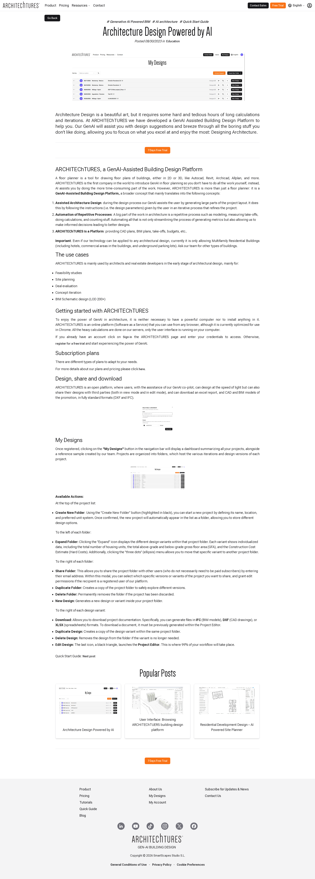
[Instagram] (164, 826)
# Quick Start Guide (194, 22)
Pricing (64, 5)
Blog (82, 815)
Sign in (127, 337)
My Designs (157, 796)
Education (173, 41)
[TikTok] (150, 826)
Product (50, 5)
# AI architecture (164, 22)
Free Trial (278, 5)
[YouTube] (135, 826)
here (142, 369)
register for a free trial (70, 343)
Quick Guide (88, 809)
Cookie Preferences (191, 864)
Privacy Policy (161, 864)
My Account (157, 802)
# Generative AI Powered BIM (128, 22)
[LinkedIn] (121, 826)
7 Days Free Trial (157, 150)
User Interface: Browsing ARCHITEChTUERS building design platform (157, 725)
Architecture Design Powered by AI (88, 730)
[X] (179, 826)
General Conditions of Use (128, 864)
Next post (89, 656)
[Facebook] (194, 826)
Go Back (52, 18)
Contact (99, 5)
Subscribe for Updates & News (227, 789)
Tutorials (85, 802)
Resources (79, 5)
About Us (155, 789)
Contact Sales (258, 5)
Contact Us (213, 796)
